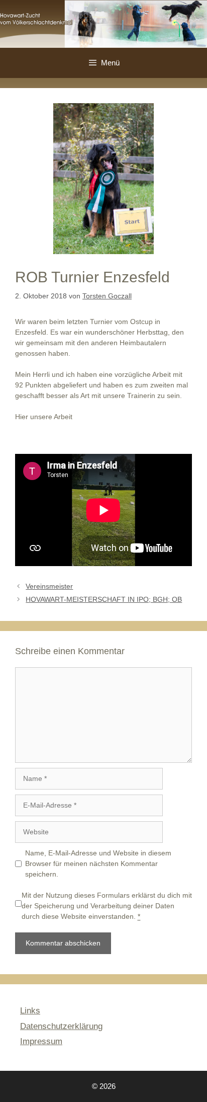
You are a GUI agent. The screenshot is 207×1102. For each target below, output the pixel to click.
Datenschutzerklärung (61, 1026)
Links (30, 1010)
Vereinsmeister (49, 586)
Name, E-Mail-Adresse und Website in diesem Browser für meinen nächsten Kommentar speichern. (98, 863)
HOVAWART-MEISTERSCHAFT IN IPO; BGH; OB (104, 599)
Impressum (41, 1041)
